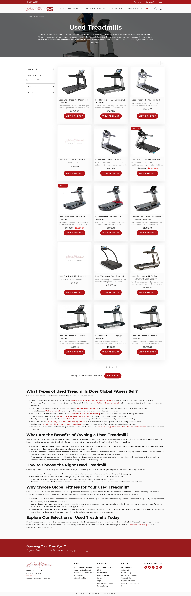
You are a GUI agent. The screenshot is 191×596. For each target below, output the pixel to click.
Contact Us (151, 2)
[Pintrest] (160, 567)
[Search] (155, 8)
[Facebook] (145, 567)
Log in (162, 2)
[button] (158, 63)
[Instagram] (153, 567)
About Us (138, 2)
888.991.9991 (34, 2)
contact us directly (138, 524)
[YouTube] (157, 567)
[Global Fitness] (39, 8)
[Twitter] (149, 567)
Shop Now (112, 376)
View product (74, 116)
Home (30, 16)
